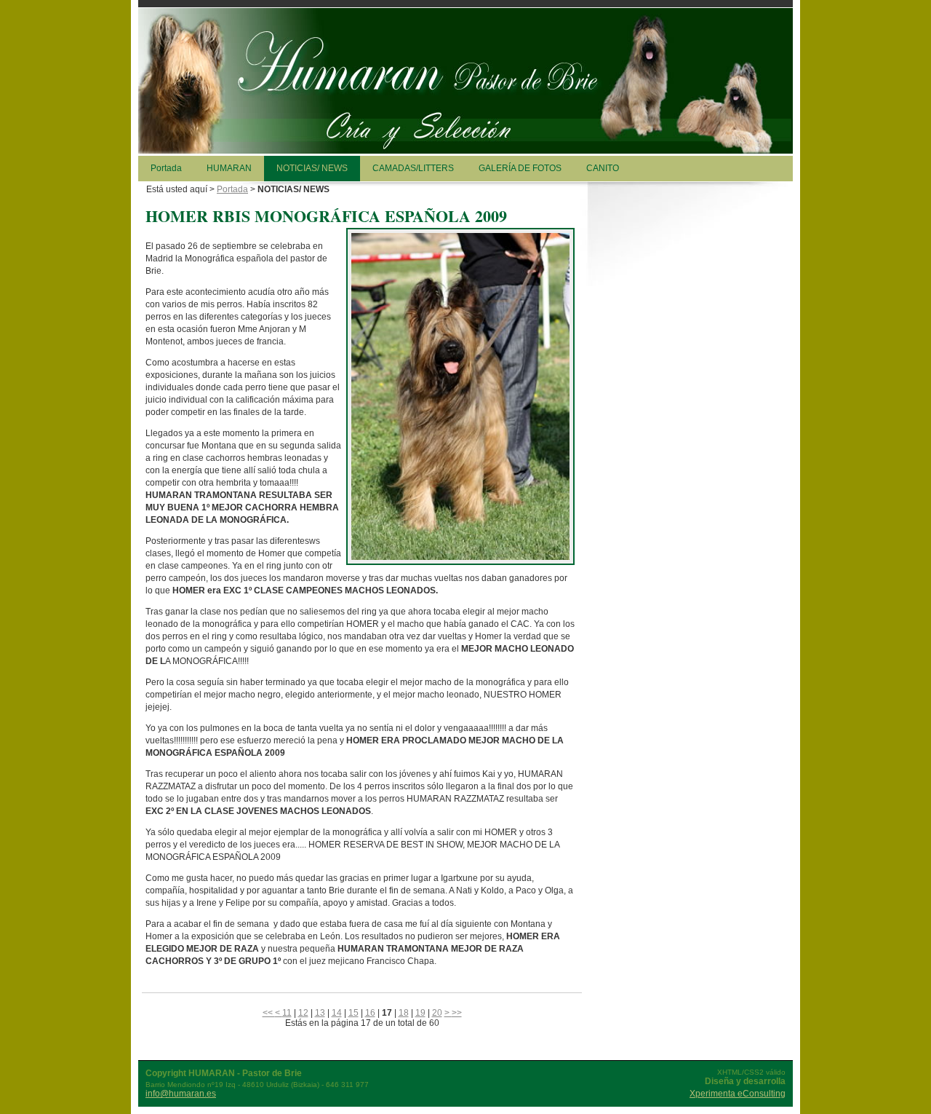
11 (287, 1013)
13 (320, 1013)
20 (437, 1013)
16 (370, 1013)
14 (337, 1013)
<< (269, 1013)
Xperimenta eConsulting (738, 1094)
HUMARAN (229, 168)
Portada (166, 168)
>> (457, 1013)
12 (303, 1013)
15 (353, 1013)
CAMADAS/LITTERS (413, 168)
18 (404, 1013)
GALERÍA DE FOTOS (520, 168)
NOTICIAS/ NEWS (312, 168)
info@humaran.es (180, 1094)
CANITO (602, 168)
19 (420, 1013)
